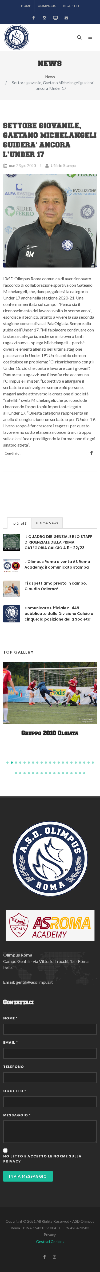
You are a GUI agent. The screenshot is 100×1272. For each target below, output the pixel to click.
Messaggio (17, 1115)
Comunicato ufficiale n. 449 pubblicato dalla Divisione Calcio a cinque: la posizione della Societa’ (59, 613)
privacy (12, 1161)
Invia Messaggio (28, 1176)
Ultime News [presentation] (47, 523)
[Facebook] (33, 18)
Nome (10, 1018)
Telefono (13, 1066)
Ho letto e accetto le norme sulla (42, 1159)
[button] (7, 762)
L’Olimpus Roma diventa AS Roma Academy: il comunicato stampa (57, 564)
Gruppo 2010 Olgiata (50, 733)
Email (10, 1042)
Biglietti (71, 6)
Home (26, 6)
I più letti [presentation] (19, 523)
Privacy (50, 1234)
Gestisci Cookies (50, 1241)
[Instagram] (44, 18)
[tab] (19, 522)
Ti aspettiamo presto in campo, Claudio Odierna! (56, 586)
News (50, 77)
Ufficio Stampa (63, 165)
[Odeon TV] (55, 18)
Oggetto (14, 1090)
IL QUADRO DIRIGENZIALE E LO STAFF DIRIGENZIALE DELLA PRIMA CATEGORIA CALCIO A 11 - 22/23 (58, 542)
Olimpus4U (47, 6)
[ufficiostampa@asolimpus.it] (66, 18)
